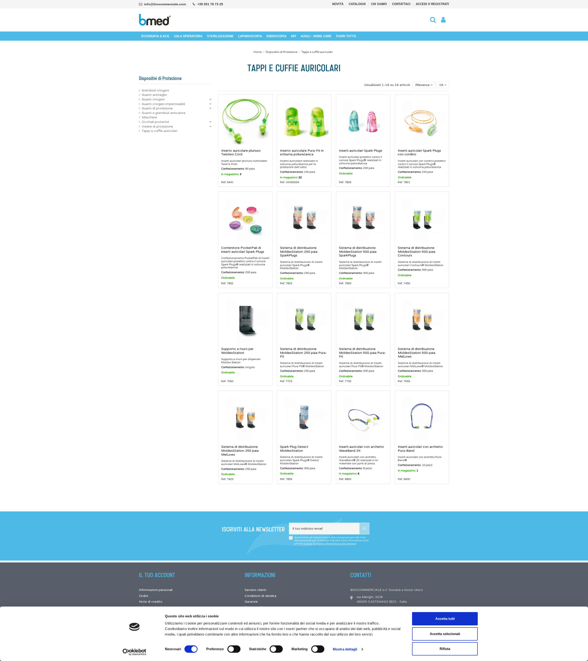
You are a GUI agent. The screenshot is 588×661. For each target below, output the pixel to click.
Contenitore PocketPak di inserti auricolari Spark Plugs (242, 250)
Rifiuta (445, 649)
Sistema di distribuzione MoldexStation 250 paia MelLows (240, 451)
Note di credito (150, 602)
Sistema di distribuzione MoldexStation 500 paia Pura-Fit (362, 353)
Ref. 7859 (286, 479)
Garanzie (251, 602)
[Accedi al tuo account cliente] (443, 20)
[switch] (233, 649)
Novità (338, 4)
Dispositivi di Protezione (160, 78)
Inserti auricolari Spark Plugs (360, 151)
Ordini (143, 596)
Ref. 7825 (286, 283)
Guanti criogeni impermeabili (163, 104)
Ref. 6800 (345, 479)
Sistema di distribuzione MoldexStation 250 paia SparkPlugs (298, 252)
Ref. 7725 (286, 381)
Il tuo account (157, 575)
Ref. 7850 (345, 283)
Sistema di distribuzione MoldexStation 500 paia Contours (416, 252)
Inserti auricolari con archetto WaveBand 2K (361, 449)
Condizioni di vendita (260, 596)
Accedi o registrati (432, 4)
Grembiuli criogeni (155, 90)
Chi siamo (379, 4)
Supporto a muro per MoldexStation (237, 351)
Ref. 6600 (404, 479)
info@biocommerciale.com (165, 4)
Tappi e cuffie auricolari (159, 131)
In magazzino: (230, 174)
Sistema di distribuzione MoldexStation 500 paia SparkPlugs (357, 252)
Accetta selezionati (445, 634)
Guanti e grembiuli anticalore (163, 113)
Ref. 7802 (227, 283)
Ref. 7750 (345, 381)
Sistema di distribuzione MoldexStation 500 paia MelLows (416, 353)
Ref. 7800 (345, 182)
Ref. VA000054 (289, 182)
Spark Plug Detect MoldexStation (294, 449)
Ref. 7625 (227, 479)
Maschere (149, 117)
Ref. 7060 (227, 381)
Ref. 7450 (404, 283)
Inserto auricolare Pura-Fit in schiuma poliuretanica (302, 152)
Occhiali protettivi (155, 122)
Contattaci (401, 4)
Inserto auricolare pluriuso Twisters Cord (241, 152)
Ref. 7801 (404, 182)
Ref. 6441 (227, 182)
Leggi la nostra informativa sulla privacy (330, 543)
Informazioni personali (155, 590)
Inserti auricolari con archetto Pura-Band (420, 449)
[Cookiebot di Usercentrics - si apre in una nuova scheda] (134, 652)
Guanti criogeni (153, 99)
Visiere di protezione (157, 126)
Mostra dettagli (345, 649)
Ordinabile (346, 173)
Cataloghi (358, 4)
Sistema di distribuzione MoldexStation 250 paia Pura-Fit (303, 353)
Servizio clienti (255, 590)
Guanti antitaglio (154, 95)
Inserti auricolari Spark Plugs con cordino (419, 152)
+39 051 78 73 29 (210, 4)
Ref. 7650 (404, 381)
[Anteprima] (245, 144)
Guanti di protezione (157, 108)
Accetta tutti (445, 619)
